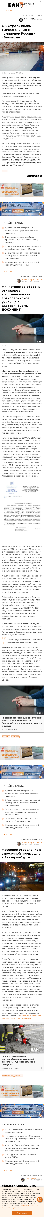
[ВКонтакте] (28, 176)
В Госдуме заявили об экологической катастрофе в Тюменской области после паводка (22, 255)
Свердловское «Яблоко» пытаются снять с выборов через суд (21, 820)
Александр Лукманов (32, 280)
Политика (5, 736)
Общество (15, 736)
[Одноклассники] (31, 176)
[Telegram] (34, 176)
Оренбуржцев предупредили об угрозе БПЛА (20, 1156)
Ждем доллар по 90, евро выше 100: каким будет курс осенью (22, 263)
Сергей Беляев (33, 1178)
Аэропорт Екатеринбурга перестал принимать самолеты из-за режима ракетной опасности (22, 1148)
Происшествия (7, 1075)
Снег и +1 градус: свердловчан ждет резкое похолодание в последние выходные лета (22, 812)
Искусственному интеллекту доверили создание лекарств (23, 1131)
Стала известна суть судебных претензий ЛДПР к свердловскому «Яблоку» (21, 239)
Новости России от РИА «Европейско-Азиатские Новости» (16, 5)
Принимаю (22, 1213)
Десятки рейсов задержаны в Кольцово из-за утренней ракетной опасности (21, 230)
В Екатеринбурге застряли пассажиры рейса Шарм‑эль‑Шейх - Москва (23, 248)
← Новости (7, 11)
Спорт (4, 171)
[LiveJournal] (41, 176)
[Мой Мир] (37, 176)
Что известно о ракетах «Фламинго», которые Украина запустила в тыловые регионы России (23, 1138)
